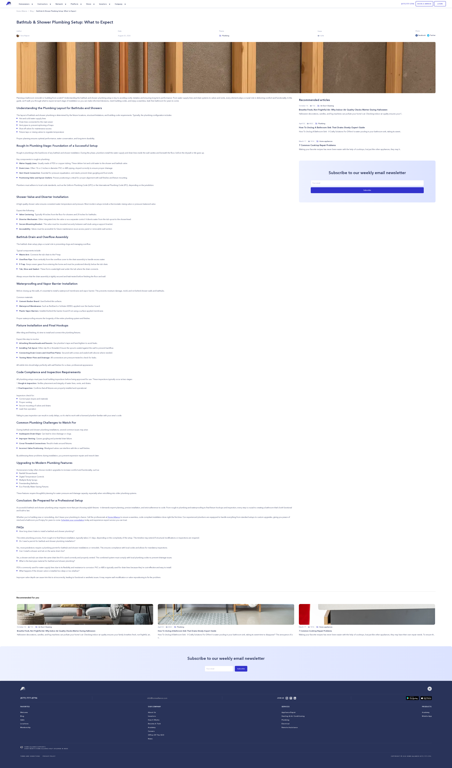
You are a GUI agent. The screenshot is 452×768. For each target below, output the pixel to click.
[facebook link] (287, 698)
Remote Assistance (290, 727)
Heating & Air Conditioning (293, 716)
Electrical (286, 724)
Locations (24, 724)
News (150, 739)
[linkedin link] (295, 698)
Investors (152, 716)
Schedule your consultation (72, 520)
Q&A (22, 720)
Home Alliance (21, 11)
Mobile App (427, 716)
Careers (151, 731)
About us (152, 712)
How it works (153, 720)
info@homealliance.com (157, 698)
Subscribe (367, 190)
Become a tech (154, 724)
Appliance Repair (289, 712)
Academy (151, 727)
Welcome (24, 712)
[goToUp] (430, 689)
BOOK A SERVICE (424, 4)
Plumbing (285, 720)
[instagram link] (291, 698)
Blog (22, 716)
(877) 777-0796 (407, 4)
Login (440, 4)
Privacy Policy (49, 756)
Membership (25, 727)
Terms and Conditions (30, 756)
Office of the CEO (156, 735)
